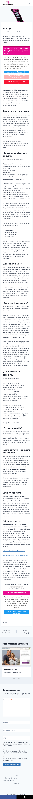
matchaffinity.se (10, 670)
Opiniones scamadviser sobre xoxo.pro (15, 555)
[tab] (13, 678)
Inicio (16, 775)
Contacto (16, 783)
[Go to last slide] (4, 662)
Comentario (7, 700)
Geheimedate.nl (7, 631)
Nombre (6, 722)
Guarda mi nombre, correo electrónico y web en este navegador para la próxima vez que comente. (17, 744)
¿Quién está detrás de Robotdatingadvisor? (10, 779)
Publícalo (24, 797)
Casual (5, 25)
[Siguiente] (28, 662)
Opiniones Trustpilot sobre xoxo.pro (14, 551)
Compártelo (8, 797)
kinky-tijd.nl (27, 631)
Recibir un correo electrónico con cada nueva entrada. (15, 759)
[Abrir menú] (29, 3)
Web (4, 738)
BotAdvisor (7, 31)
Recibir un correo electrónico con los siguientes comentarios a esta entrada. (15, 752)
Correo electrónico (9, 730)
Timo (5, 622)
